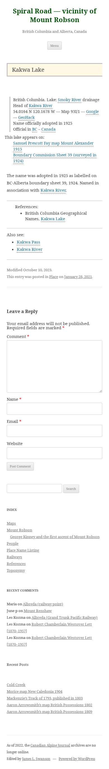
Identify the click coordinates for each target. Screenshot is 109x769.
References (16, 563)
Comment (18, 336)
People (12, 543)
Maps (11, 523)
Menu (54, 45)
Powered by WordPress (77, 758)
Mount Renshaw (38, 610)
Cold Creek (16, 684)
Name (14, 399)
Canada (48, 129)
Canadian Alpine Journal (50, 745)
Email (14, 421)
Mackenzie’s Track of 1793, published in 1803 (45, 698)
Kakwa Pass (28, 242)
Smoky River (69, 99)
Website (15, 443)
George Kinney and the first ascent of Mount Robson (54, 536)
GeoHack (26, 117)
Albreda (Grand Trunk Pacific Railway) (65, 617)
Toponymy (16, 570)
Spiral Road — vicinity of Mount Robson (54, 15)
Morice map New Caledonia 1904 (34, 691)
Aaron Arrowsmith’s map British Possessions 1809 (49, 711)
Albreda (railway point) (43, 603)
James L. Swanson (36, 758)
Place (53, 276)
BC (34, 129)
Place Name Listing (23, 550)
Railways (14, 556)
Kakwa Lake (53, 218)
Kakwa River (41, 105)
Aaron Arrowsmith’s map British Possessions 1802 (49, 704)
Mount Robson (19, 529)
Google (92, 111)
